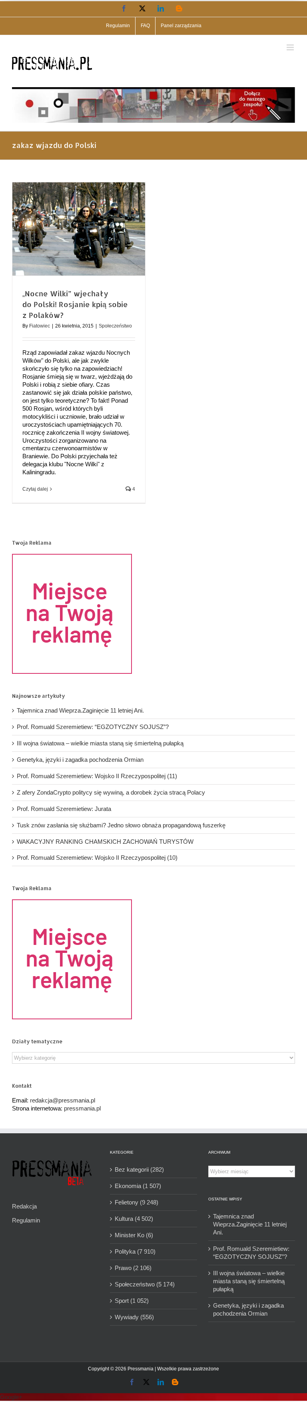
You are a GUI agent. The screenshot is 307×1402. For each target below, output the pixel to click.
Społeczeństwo (115, 326)
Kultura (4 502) (134, 1218)
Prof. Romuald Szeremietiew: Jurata (64, 808)
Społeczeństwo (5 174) (145, 1284)
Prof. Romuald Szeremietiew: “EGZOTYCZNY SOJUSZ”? (93, 726)
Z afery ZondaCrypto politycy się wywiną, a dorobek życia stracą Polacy (111, 792)
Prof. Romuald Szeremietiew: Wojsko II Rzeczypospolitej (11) (97, 776)
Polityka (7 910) (135, 1251)
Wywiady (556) (134, 1317)
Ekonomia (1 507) (138, 1185)
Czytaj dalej (35, 489)
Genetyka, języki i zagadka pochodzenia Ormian (80, 759)
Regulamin (26, 1220)
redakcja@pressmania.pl (62, 1100)
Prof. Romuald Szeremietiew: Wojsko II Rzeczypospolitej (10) (97, 857)
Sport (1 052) (132, 1300)
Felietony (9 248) (136, 1202)
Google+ (11, 1397)
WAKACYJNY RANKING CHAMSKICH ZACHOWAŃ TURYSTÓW (105, 841)
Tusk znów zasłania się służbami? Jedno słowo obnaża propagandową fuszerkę (121, 825)
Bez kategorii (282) (139, 1169)
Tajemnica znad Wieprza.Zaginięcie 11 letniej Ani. (80, 710)
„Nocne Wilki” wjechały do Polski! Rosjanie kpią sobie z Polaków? (75, 304)
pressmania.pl (82, 1108)
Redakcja (24, 1206)
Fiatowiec (39, 326)
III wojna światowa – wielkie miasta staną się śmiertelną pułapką (100, 743)
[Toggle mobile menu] (291, 47)
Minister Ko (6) (134, 1235)
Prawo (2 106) (133, 1267)
